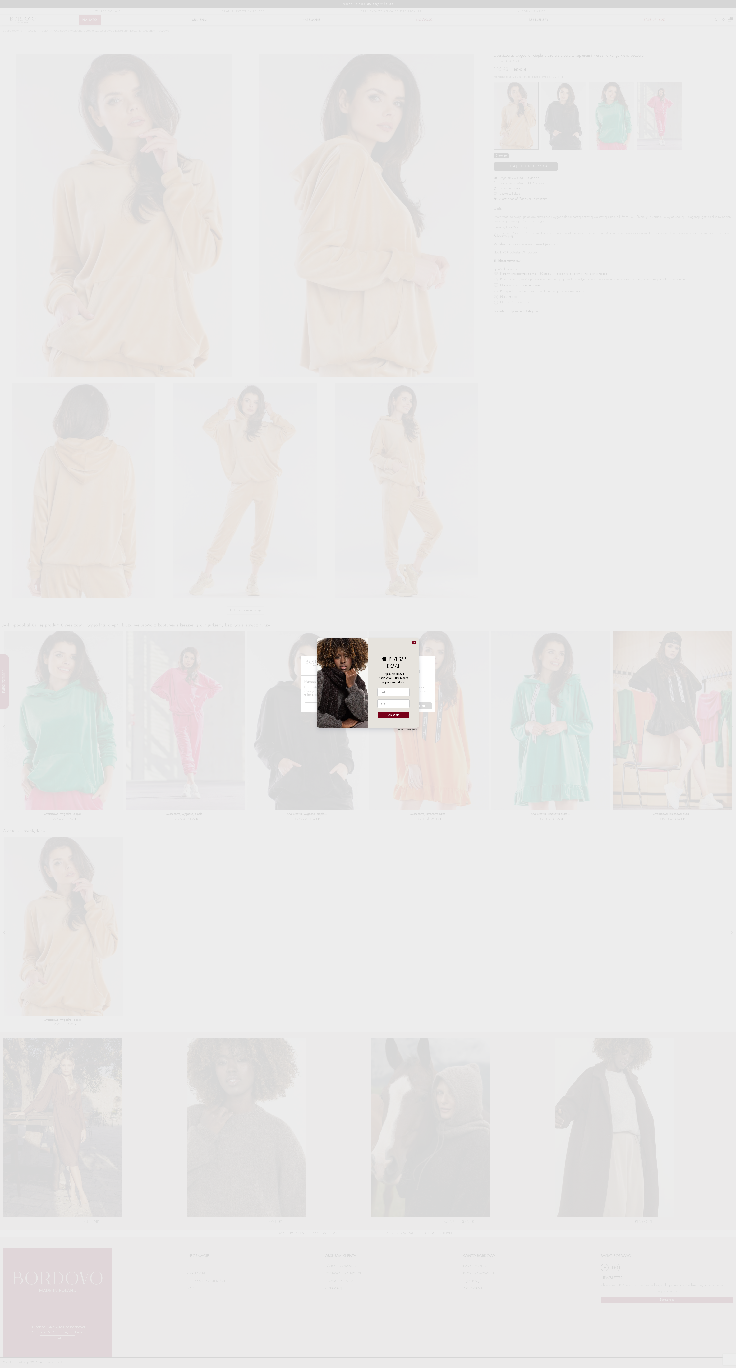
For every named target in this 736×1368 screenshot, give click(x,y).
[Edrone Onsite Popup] (368, 684)
